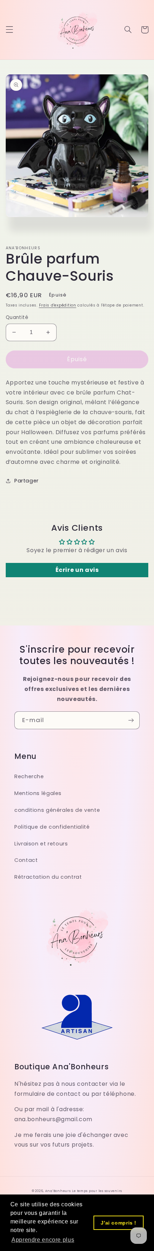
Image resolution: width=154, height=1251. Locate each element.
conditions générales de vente (57, 810)
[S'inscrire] (131, 720)
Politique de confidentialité (52, 826)
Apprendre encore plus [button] (42, 1240)
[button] (9, 29)
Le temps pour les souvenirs (97, 1191)
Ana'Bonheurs (58, 1191)
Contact (26, 860)
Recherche (29, 776)
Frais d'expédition (57, 305)
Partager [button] (26, 480)
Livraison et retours (41, 843)
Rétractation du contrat (48, 876)
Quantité (17, 317)
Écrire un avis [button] (77, 570)
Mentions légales (38, 793)
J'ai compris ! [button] (118, 1223)
